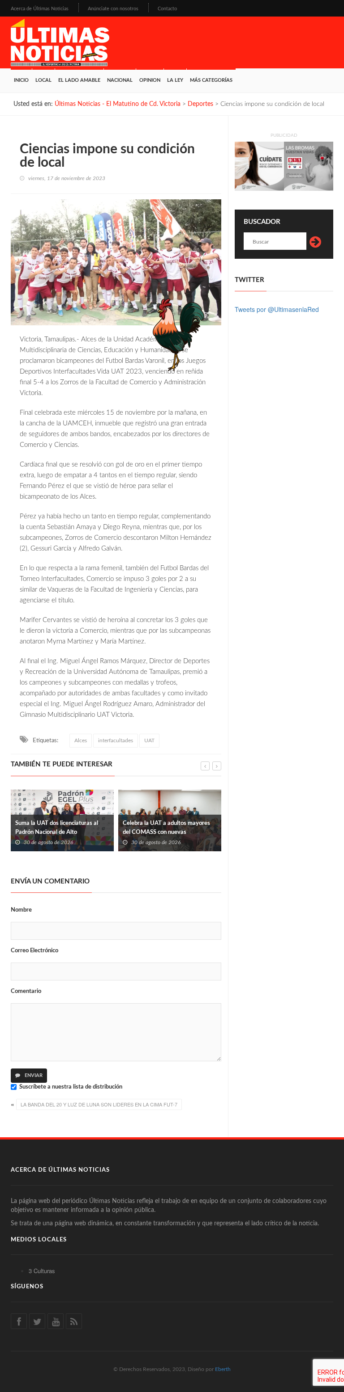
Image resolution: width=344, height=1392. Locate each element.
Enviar (33, 1075)
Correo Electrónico (34, 951)
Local (43, 80)
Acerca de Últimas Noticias (40, 8)
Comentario (26, 991)
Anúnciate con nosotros (113, 8)
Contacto (167, 8)
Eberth (223, 1369)
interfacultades (115, 740)
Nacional (120, 80)
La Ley (175, 80)
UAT (149, 740)
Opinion (149, 80)
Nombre (21, 910)
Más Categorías (211, 80)
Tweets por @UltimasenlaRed (277, 309)
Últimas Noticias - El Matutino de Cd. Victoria (118, 104)
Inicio (21, 80)
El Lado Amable (79, 80)
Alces (80, 740)
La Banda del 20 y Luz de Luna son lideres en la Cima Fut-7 (99, 1104)
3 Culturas (42, 1270)
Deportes (200, 104)
